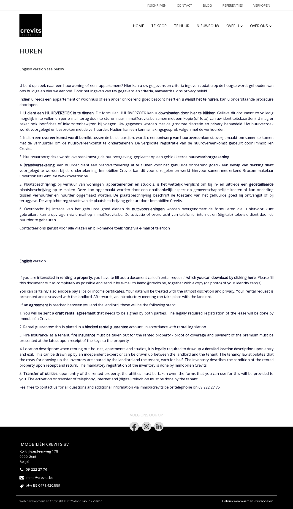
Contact (184, 5)
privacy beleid (195, 90)
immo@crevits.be (140, 118)
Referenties (232, 5)
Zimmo (97, 501)
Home (138, 26)
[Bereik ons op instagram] (146, 426)
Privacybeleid (264, 501)
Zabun (85, 501)
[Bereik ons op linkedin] (158, 426)
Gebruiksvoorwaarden (238, 501)
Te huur (181, 26)
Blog (207, 5)
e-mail (144, 228)
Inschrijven (156, 5)
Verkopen (261, 5)
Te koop (159, 26)
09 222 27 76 (36, 469)
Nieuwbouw (208, 26)
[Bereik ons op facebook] (134, 426)
